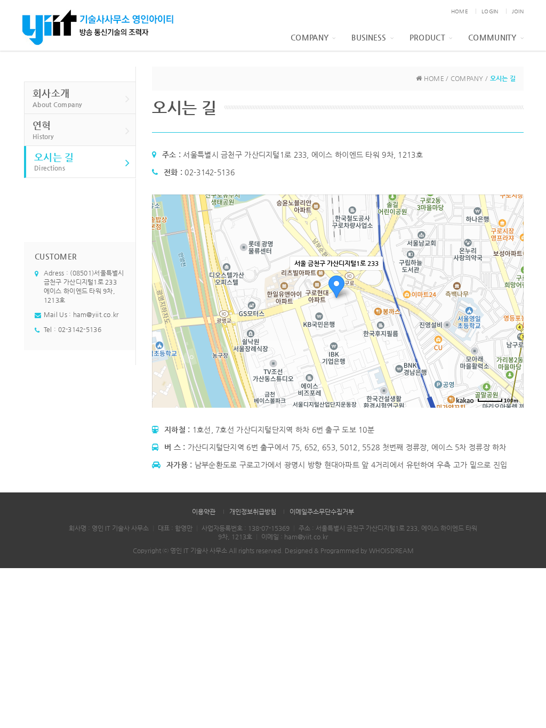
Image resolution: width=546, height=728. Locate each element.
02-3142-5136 (79, 329)
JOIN (518, 11)
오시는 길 (54, 161)
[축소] (510, 299)
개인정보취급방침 (252, 511)
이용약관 (203, 511)
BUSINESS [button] (368, 37)
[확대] (510, 281)
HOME (459, 11)
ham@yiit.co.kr (96, 314)
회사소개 (58, 97)
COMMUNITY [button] (492, 37)
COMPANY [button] (309, 37)
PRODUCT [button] (427, 37)
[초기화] (510, 320)
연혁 (43, 129)
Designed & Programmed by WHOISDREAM (349, 550)
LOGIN (489, 11)
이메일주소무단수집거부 (322, 511)
